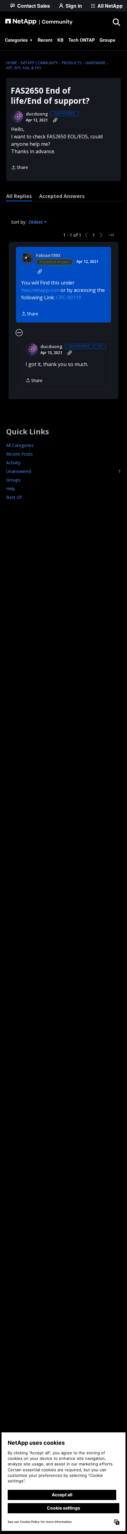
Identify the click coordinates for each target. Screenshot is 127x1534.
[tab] (18, 196)
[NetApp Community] (39, 22)
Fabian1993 (48, 255)
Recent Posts (19, 454)
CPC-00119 (68, 297)
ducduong (37, 114)
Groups (13, 480)
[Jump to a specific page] (111, 235)
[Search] (116, 22)
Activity (13, 463)
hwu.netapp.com (40, 290)
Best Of (14, 497)
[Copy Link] (55, 120)
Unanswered (63, 471)
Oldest (36, 222)
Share (19, 167)
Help (10, 488)
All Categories (20, 445)
